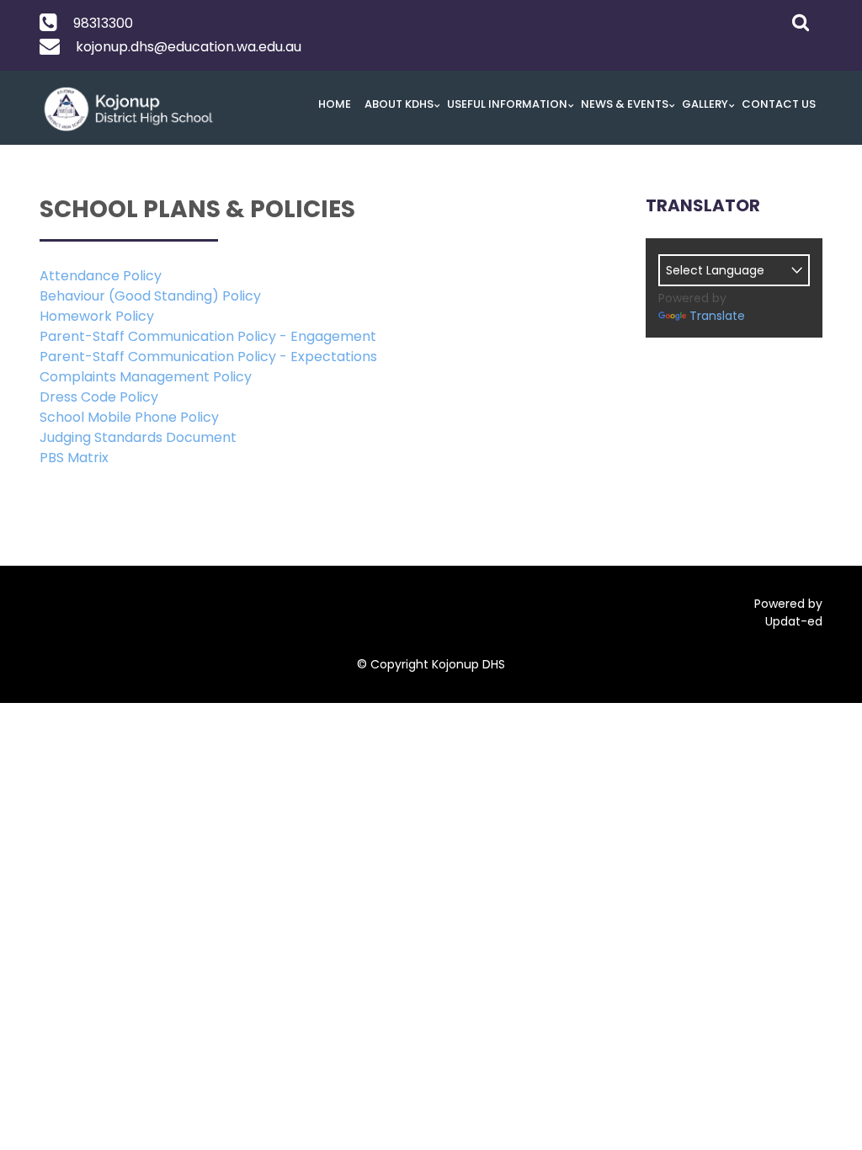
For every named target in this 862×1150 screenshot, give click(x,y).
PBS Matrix (74, 457)
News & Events (624, 104)
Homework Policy (97, 316)
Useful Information (507, 104)
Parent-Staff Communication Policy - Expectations (208, 356)
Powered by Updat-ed (788, 612)
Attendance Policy (101, 275)
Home (334, 104)
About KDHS (399, 104)
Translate (717, 315)
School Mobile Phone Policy (129, 417)
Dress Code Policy (99, 397)
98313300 (103, 23)
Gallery (705, 104)
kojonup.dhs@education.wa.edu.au (188, 46)
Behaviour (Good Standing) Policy (150, 296)
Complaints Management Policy (146, 376)
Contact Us (779, 104)
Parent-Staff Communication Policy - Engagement (208, 336)
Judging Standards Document (138, 437)
